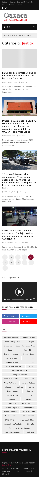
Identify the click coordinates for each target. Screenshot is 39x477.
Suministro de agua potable (19, 428)
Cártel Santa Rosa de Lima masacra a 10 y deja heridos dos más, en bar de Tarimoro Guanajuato (17, 234)
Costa (10, 350)
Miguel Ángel (23, 192)
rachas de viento (28, 412)
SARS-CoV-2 (9, 420)
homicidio (29, 362)
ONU (30, 395)
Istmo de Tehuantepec (12, 379)
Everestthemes (8, 465)
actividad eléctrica (11, 338)
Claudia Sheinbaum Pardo (25, 346)
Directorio (18, 5)
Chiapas (31, 342)
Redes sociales (10, 416)
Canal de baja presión (13, 342)
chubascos (8, 346)
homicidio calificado (13, 366)
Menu (7, 27)
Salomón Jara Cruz (27, 416)
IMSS (31, 366)
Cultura (4, 2)
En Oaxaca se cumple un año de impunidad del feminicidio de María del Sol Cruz (19, 75)
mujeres (20, 387)
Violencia (30, 432)
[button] (19, 292)
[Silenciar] (30, 299)
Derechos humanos (11, 354)
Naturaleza (11, 2)
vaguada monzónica (12, 432)
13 (31, 263)
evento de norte (12, 358)
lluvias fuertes (29, 379)
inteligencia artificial (19, 375)
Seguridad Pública (27, 420)
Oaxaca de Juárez (13, 395)
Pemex (28, 399)
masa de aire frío (10, 383)
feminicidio (29, 358)
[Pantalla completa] (34, 299)
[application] (19, 292)
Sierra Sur (31, 424)
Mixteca (8, 387)
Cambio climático (28, 338)
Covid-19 (27, 350)
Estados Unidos (29, 354)
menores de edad (28, 383)
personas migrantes (12, 407)
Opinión (11, 5)
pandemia (11, 399)
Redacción (24, 82)
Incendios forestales (19, 370)
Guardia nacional (12, 362)
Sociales (4, 5)
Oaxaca (30, 391)
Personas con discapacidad (19, 403)
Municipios (29, 2)
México (31, 387)
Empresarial (21, 2)
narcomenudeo (12, 391)
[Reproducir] (5, 299)
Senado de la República (13, 424)
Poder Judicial (29, 407)
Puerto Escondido (10, 412)
